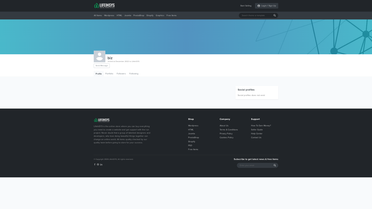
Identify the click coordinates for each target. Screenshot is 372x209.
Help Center (257, 133)
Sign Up (272, 5)
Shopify (149, 15)
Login (264, 5)
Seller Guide (257, 129)
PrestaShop (138, 15)
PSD (190, 145)
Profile (99, 74)
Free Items (172, 15)
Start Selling (246, 5)
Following (133, 73)
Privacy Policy (226, 133)
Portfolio (109, 73)
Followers (121, 73)
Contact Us (256, 137)
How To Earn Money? (261, 125)
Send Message (102, 66)
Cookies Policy (226, 137)
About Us (224, 125)
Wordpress (109, 15)
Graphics (160, 15)
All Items (98, 15)
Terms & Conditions (229, 129)
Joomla (127, 15)
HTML (119, 15)
